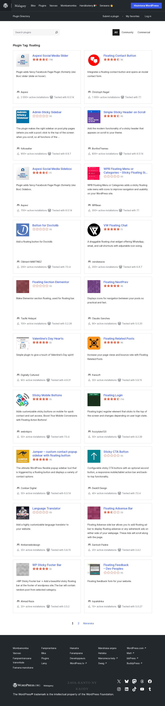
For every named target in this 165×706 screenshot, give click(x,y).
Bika (43, 653)
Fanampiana (76, 653)
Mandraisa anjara (107, 648)
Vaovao (17, 653)
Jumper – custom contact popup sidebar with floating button (54, 453)
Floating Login (113, 395)
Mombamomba (21, 648)
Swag (102, 663)
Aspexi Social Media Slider (50, 55)
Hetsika (102, 653)
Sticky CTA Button (116, 451)
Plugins (45, 658)
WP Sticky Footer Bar (46, 565)
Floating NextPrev (116, 282)
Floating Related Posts (119, 338)
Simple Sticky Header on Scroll (124, 112)
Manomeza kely (108, 658)
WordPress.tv (78, 663)
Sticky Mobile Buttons (47, 395)
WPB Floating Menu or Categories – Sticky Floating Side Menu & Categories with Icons (126, 171)
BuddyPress (134, 663)
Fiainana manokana (23, 667)
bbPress (132, 658)
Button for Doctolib (45, 225)
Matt (130, 653)
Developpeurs (77, 658)
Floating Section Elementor (50, 282)
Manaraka (88, 623)
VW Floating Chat (115, 225)
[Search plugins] (56, 32)
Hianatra (74, 648)
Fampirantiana (48, 648)
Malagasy (48, 685)
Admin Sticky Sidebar (47, 112)
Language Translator (46, 508)
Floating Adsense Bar (118, 508)
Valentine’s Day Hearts (47, 338)
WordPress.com (136, 648)
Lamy (44, 663)
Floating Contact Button (120, 55)
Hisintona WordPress (146, 5)
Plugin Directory (21, 16)
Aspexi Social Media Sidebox (52, 169)
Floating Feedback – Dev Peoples (116, 566)
